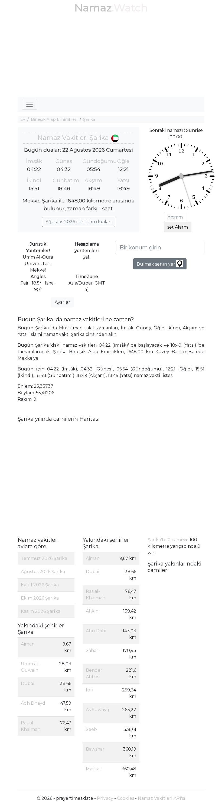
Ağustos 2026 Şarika (43, 571)
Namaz (93, 7)
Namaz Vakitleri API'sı (161, 798)
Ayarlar (62, 302)
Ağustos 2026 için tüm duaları (78, 221)
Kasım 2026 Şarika (40, 611)
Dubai (27, 683)
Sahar (92, 650)
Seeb (91, 729)
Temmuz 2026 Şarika (44, 558)
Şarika (89, 119)
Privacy (105, 798)
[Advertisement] (111, 56)
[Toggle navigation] (29, 104)
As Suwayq (97, 709)
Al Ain (92, 611)
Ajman (28, 644)
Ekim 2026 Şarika (40, 598)
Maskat (93, 768)
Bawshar (95, 749)
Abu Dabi (96, 630)
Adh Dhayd (33, 703)
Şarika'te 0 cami (165, 539)
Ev (22, 119)
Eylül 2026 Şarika (40, 584)
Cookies (125, 798)
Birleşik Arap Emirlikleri (54, 119)
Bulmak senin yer (156, 264)
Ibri (89, 690)
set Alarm (177, 227)
